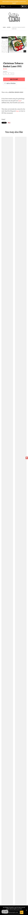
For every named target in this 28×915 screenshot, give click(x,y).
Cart (25, 6)
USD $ (8, 6)
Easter (8, 27)
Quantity (5, 71)
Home (4, 27)
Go (22, 912)
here (19, 100)
